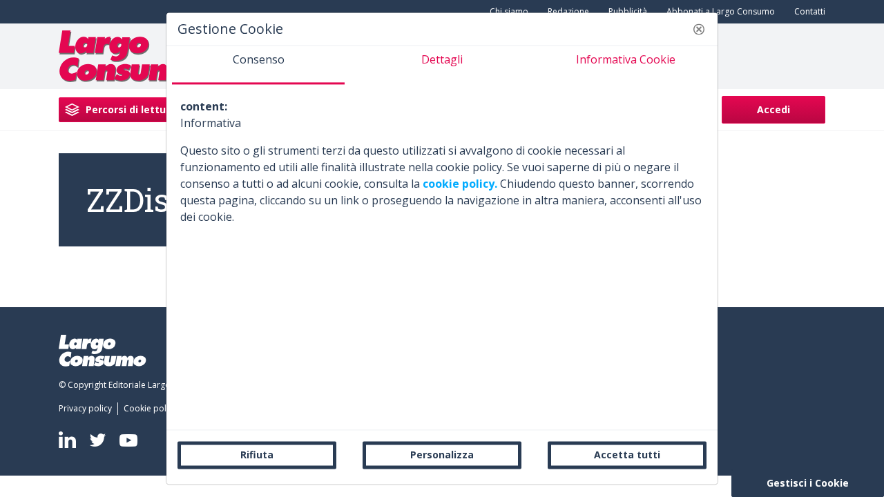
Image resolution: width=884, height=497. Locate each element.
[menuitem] (718, 11)
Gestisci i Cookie (808, 482)
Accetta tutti (627, 454)
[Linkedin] (67, 439)
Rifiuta (256, 454)
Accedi (773, 109)
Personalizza (442, 454)
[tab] (258, 65)
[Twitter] (98, 440)
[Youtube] (128, 440)
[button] (699, 29)
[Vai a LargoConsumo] (128, 55)
